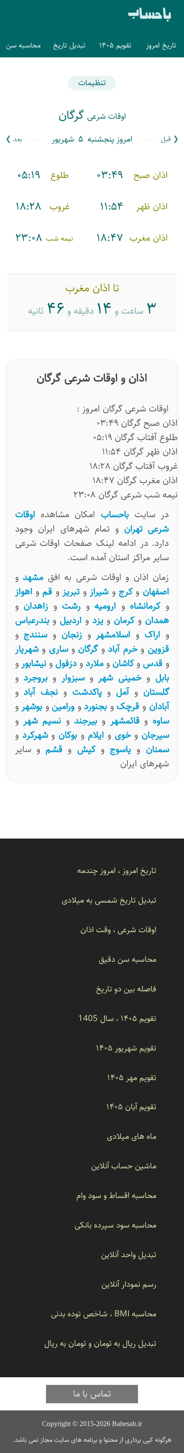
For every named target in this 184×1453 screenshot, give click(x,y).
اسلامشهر (113, 634)
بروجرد (36, 677)
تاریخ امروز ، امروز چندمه (116, 870)
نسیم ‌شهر (42, 721)
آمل (122, 692)
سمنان (157, 749)
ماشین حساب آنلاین (123, 1165)
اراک (152, 634)
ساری (58, 649)
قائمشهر (125, 721)
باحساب (149, 15)
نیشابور (33, 663)
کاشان (123, 663)
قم (47, 591)
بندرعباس (32, 620)
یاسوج (120, 749)
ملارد (95, 663)
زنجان (72, 634)
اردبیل (71, 620)
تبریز (71, 591)
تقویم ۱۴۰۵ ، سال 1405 (117, 1018)
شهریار (27, 649)
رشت (71, 606)
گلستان (156, 692)
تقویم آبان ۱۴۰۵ (131, 1106)
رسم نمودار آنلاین (128, 1284)
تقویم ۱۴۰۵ (115, 45)
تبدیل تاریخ (69, 45)
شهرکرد (35, 735)
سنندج (35, 634)
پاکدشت (87, 692)
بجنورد (95, 706)
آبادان (159, 706)
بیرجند (85, 721)
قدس (153, 663)
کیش (86, 749)
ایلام (96, 735)
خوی (123, 735)
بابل (162, 677)
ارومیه (105, 606)
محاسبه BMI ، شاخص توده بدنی (103, 1313)
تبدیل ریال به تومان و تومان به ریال (100, 1343)
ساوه (161, 721)
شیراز (99, 591)
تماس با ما (92, 1394)
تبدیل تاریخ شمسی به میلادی (109, 900)
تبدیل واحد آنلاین (128, 1254)
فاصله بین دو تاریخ (126, 988)
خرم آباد (122, 649)
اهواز (24, 591)
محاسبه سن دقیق (127, 959)
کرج (126, 591)
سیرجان (155, 735)
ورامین (63, 706)
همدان (157, 620)
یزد (98, 620)
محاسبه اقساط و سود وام (116, 1195)
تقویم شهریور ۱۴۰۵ (126, 1048)
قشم (54, 749)
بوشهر (31, 706)
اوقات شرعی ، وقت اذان (118, 929)
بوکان (68, 735)
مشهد (33, 577)
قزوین (158, 649)
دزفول (66, 663)
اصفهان (156, 591)
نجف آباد (41, 692)
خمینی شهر (119, 677)
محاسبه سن (23, 45)
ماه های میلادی (131, 1136)
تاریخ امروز (161, 45)
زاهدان (36, 606)
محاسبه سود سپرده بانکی (115, 1225)
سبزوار (73, 677)
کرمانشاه (145, 606)
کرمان (124, 620)
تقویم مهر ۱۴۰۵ (131, 1077)
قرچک (128, 706)
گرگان (88, 649)
